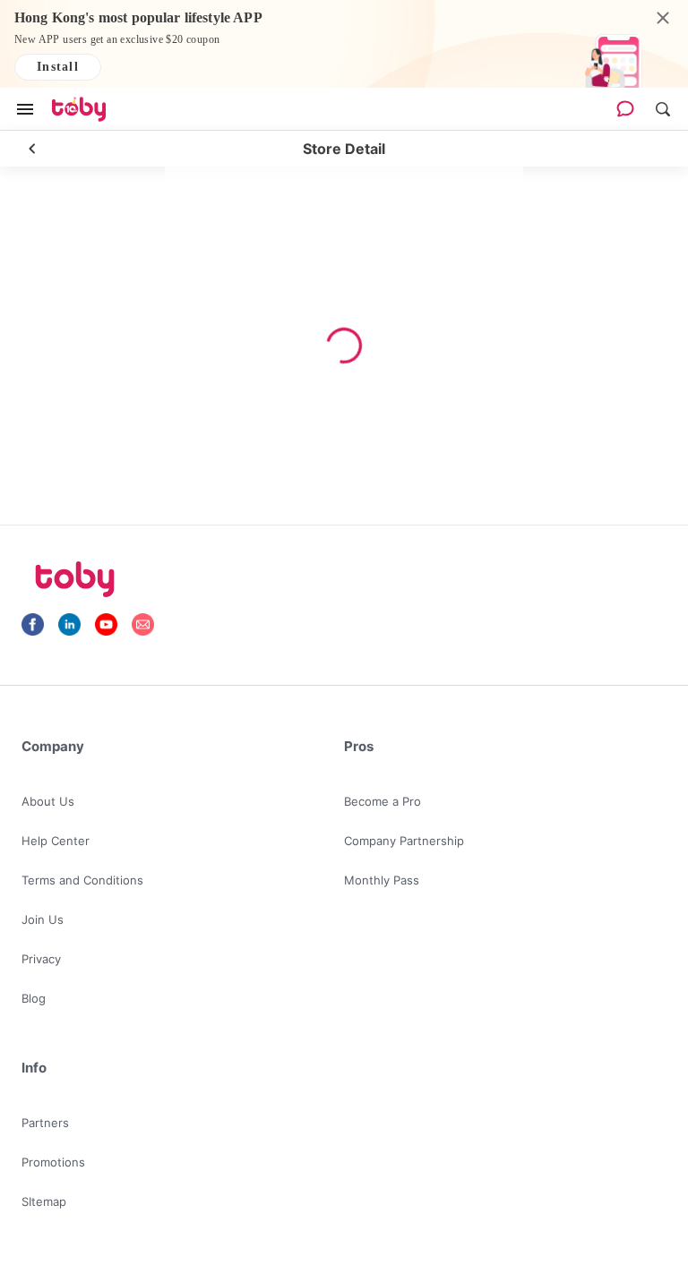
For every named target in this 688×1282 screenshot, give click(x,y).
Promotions (53, 1162)
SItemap (44, 1201)
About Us (48, 801)
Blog (34, 998)
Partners (45, 1122)
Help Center (56, 840)
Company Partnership (404, 840)
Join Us (43, 919)
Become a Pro (382, 801)
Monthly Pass (381, 880)
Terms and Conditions (82, 880)
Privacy (41, 959)
